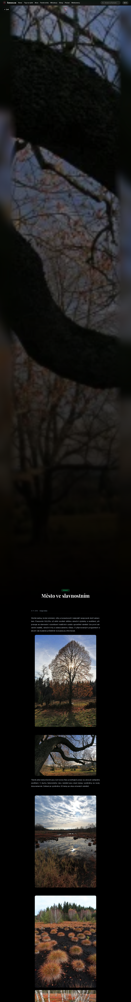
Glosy (61, 3)
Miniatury (53, 3)
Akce (36, 3)
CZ (125, 3)
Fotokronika (44, 3)
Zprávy (65, 590)
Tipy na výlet (28, 3)
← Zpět (6, 9)
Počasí (67, 3)
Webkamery (75, 3)
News (20, 3)
